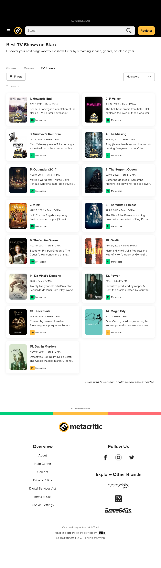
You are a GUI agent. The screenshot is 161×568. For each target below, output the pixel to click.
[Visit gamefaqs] (118, 512)
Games (11, 68)
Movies (29, 68)
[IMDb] (102, 533)
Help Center (42, 464)
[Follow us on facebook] (105, 459)
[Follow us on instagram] (118, 459)
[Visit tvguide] (118, 501)
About (42, 455)
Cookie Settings (43, 505)
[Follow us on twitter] (131, 459)
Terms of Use (42, 497)
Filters (18, 77)
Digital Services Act (42, 489)
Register (146, 31)
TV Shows (48, 68)
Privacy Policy (42, 480)
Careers (42, 472)
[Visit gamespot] (118, 488)
